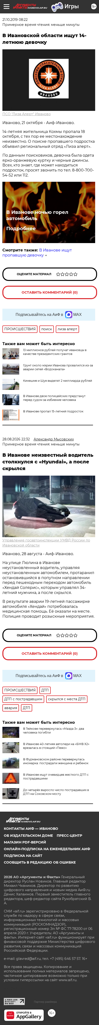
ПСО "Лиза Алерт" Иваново (26, 114)
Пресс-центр (69, 835)
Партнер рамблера (45, 1001)
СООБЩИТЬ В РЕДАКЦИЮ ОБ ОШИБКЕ (40, 862)
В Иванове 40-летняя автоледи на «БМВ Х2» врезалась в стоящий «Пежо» (56, 746)
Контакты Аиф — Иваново (31, 828)
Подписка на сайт (23, 856)
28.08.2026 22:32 (16, 439)
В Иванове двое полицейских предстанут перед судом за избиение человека (54, 398)
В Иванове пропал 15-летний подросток (53, 411)
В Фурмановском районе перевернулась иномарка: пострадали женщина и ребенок (55, 761)
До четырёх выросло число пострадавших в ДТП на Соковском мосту (56, 792)
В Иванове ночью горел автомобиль (37, 215)
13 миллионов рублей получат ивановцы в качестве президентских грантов (55, 352)
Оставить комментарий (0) (50, 292)
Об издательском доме (28, 835)
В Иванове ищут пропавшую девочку (37, 252)
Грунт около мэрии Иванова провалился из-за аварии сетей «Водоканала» (58, 367)
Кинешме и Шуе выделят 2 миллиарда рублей (57, 380)
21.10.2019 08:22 (15, 19)
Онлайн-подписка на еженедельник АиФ (47, 849)
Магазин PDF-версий (25, 842)
